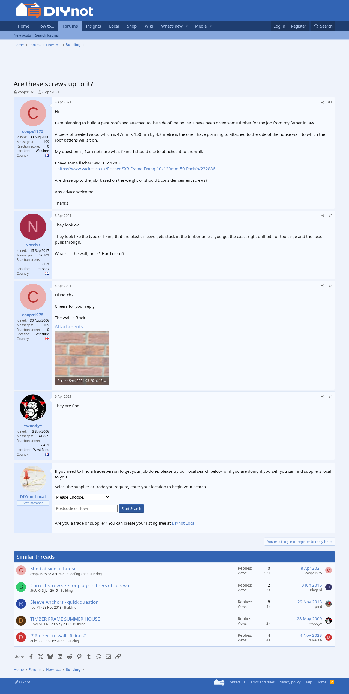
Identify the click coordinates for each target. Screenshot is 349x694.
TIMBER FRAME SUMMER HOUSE (65, 619)
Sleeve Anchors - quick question (64, 602)
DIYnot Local (183, 523)
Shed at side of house (53, 568)
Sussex (43, 269)
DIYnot (24, 682)
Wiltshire (42, 150)
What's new (172, 26)
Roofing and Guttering (85, 574)
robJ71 (35, 607)
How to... (45, 26)
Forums (70, 26)
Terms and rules (262, 682)
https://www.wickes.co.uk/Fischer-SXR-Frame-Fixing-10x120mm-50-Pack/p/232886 (136, 168)
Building (66, 590)
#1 (330, 102)
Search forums (47, 35)
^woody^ (315, 623)
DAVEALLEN (39, 624)
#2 (330, 215)
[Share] (322, 102)
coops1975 (26, 91)
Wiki (149, 26)
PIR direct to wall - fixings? (58, 635)
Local (114, 26)
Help (308, 682)
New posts (22, 35)
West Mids (41, 449)
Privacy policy (290, 682)
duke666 (36, 641)
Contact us (236, 682)
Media (201, 26)
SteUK (35, 590)
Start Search (131, 508)
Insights (93, 26)
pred (318, 606)
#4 (330, 396)
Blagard (316, 590)
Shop (132, 26)
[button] (187, 26)
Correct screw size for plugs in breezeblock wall (80, 585)
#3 (330, 285)
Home (23, 26)
